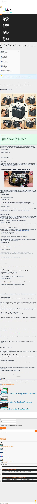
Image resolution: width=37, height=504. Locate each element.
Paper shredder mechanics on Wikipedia (9, 282)
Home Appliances (5, 17)
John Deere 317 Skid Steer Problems (11, 469)
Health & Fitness (5, 19)
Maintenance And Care (3, 58)
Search (1, 429)
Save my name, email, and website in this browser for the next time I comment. (11, 425)
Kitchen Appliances (6, 20)
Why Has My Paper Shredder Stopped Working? (6, 69)
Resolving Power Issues (4, 56)
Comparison (4, 36)
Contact (1, 440)
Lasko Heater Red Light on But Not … (5, 450)
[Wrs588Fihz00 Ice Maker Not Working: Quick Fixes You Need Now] (1, 445)
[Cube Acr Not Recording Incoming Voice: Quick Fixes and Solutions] (18, 390)
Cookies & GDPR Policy (6, 25)
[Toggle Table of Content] (18, 51)
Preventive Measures (3, 65)
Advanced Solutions (2, 60)
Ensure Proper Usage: (3, 67)
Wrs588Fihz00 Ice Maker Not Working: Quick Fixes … (7, 446)
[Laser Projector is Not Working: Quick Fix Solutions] (18, 398)
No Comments (9, 48)
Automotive (5, 30)
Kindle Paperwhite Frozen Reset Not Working (8, 384)
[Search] (36, 431)
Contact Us (4, 27)
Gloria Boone (3, 469)
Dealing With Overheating (4, 57)
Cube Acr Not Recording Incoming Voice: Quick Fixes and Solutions (18, 394)
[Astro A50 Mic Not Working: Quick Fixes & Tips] (18, 405)
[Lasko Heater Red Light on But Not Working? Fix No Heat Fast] (1, 449)
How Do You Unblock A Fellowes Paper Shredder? (7, 71)
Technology (5, 21)
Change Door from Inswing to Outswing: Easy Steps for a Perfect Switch (16, 477)
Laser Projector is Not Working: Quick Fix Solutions (16, 402)
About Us (3, 23)
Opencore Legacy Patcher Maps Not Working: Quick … (7, 461)
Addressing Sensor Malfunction (4, 62)
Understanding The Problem (3, 52)
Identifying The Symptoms (4, 53)
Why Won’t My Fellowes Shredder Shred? (6, 70)
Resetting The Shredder (4, 61)
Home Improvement (6, 18)
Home (2, 0)
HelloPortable (6, 503)
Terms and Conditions (5, 24)
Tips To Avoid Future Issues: (4, 66)
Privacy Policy (5, 26)
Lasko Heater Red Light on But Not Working (22, 230)
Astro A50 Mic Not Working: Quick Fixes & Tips (15, 409)
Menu (1, 14)
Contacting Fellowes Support (4, 64)
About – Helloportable (4, 1)
